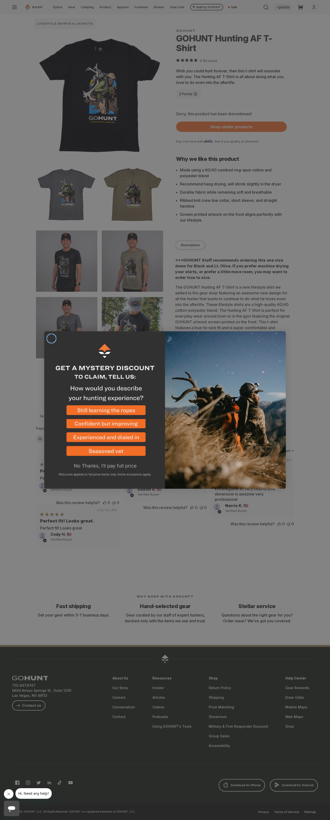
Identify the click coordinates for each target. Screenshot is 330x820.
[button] (104, 412)
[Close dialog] (51, 338)
